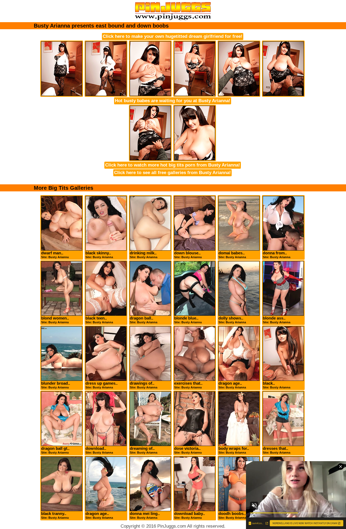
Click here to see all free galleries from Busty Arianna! (172, 172)
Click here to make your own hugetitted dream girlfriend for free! (172, 36)
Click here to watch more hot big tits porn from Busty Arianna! (172, 165)
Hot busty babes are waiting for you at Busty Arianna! (172, 100)
